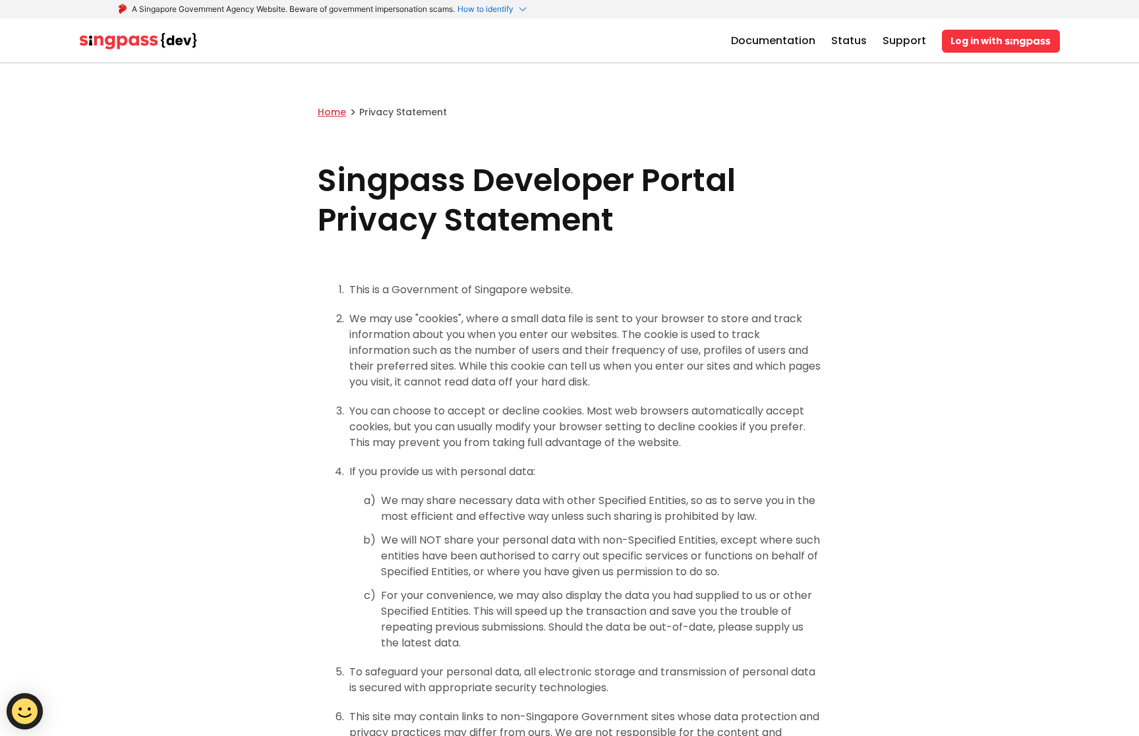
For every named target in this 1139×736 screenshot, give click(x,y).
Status (849, 40)
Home (332, 112)
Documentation (773, 40)
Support (904, 40)
